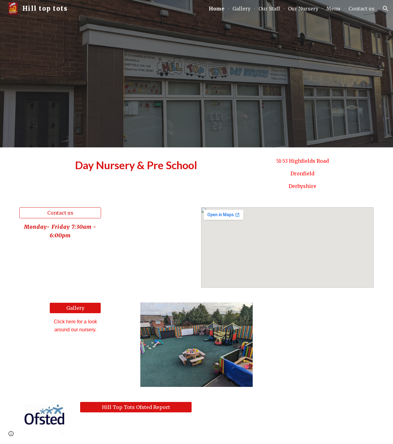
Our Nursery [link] (303, 9)
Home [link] (216, 9)
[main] (136, 165)
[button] (385, 8)
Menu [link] (333, 9)
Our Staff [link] (269, 9)
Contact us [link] (361, 9)
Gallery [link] (241, 9)
